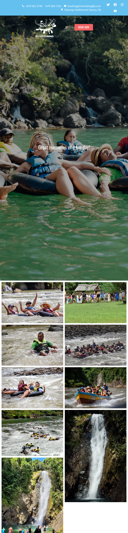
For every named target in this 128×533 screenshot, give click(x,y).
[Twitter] (108, 5)
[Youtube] (115, 11)
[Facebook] (115, 5)
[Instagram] (122, 5)
